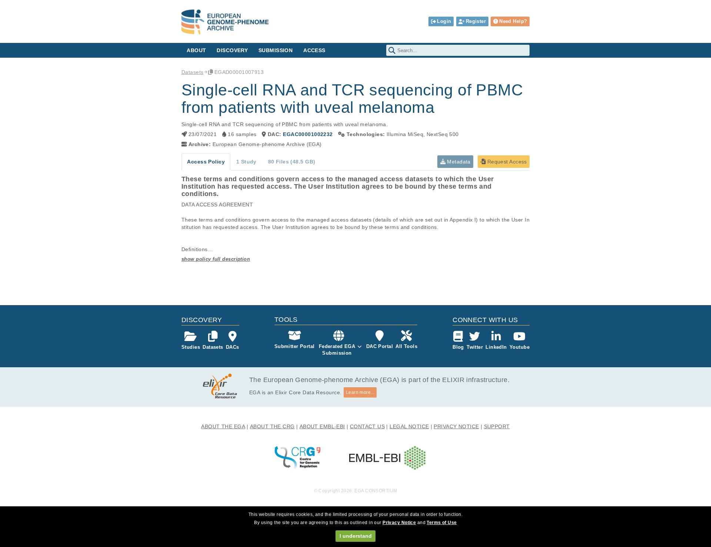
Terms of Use (442, 522)
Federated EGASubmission (337, 350)
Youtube (520, 347)
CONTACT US (367, 426)
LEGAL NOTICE (409, 426)
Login (444, 21)
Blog (458, 347)
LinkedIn (496, 347)
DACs (232, 347)
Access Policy (206, 162)
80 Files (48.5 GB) (292, 162)
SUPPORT (497, 426)
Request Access (506, 162)
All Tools (406, 346)
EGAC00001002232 (308, 134)
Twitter (475, 347)
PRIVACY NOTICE (456, 426)
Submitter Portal (294, 346)
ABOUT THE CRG (272, 426)
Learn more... (360, 392)
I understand (356, 536)
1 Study (246, 162)
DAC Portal (379, 346)
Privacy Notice (399, 522)
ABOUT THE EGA (223, 426)
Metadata (458, 162)
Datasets (192, 72)
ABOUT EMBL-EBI (322, 426)
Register (476, 21)
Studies (190, 347)
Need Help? (513, 21)
